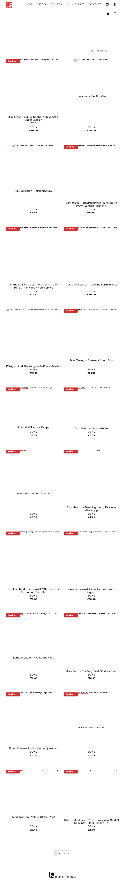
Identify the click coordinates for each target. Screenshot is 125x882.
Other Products (40, 40)
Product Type (26, 40)
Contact (95, 4)
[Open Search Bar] (115, 13)
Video (42, 4)
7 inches (54, 40)
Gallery (56, 4)
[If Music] (9, 4)
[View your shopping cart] (108, 13)
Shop (29, 4)
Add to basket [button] (91, 138)
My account (75, 4)
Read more (34, 138)
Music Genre (11, 40)
